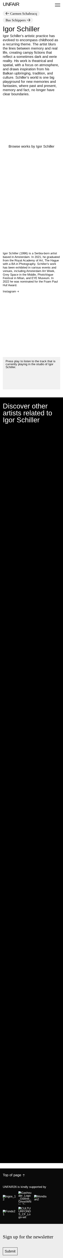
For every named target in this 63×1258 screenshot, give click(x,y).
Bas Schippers (16, 20)
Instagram (9, 291)
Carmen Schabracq (23, 13)
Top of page (12, 1175)
